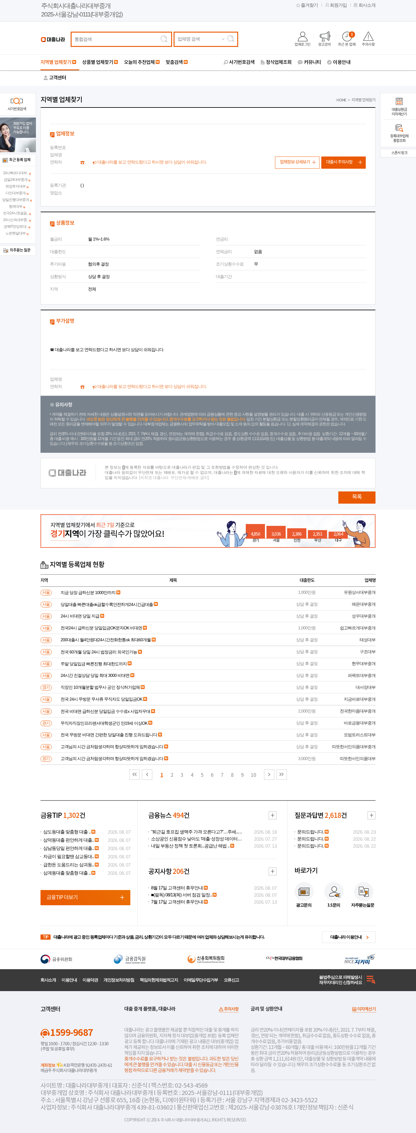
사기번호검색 (242, 62)
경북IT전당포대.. (15, 226)
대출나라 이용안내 (346, 936)
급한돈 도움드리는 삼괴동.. (68, 864)
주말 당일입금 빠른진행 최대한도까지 (94, 663)
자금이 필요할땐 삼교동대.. (68, 856)
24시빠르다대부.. (15, 173)
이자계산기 (366, 1009)
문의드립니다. (310, 831)
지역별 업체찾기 (56, 62)
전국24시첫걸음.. (15, 213)
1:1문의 (333, 905)
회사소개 (366, 5)
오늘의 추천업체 (139, 62)
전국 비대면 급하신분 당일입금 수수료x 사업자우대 (105, 711)
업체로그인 (302, 44)
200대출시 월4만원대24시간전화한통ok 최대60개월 (106, 639)
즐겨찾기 (309, 5)
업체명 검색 (189, 39)
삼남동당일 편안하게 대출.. (68, 848)
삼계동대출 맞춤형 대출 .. (66, 873)
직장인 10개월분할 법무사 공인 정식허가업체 (100, 687)
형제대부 (15, 206)
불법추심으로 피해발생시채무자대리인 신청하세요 (340, 980)
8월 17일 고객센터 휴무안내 (177, 887)
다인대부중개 (15, 193)
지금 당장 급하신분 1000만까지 (88, 592)
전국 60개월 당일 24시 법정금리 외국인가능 (99, 651)
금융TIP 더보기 (62, 898)
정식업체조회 (278, 62)
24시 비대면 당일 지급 (80, 616)
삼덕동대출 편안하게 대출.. (68, 840)
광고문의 (324, 44)
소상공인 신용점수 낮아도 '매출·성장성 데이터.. (195, 838)
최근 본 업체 (347, 39)
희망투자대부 (15, 186)
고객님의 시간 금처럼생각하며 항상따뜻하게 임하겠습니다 (112, 746)
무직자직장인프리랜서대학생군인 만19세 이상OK (104, 723)
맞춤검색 (174, 62)
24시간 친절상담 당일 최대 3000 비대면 (95, 675)
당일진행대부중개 (15, 200)
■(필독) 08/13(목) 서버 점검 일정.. (181, 894)
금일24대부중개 (15, 179)
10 (253, 775)
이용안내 (342, 62)
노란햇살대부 (15, 233)
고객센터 (57, 78)
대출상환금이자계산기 (399, 111)
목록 (357, 497)
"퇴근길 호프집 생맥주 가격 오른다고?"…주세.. (194, 831)
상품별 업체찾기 (97, 62)
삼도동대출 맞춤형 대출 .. (66, 831)
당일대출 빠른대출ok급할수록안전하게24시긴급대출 (107, 604)
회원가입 (338, 5)
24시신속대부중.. (15, 220)
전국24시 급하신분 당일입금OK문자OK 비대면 (101, 627)
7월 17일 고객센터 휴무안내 (177, 901)
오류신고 (231, 979)
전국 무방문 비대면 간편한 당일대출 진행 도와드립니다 (109, 734)
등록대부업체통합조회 (399, 138)
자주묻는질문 (362, 905)
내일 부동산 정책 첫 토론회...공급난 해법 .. (190, 845)
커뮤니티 (312, 62)
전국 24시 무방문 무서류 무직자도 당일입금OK (101, 699)
